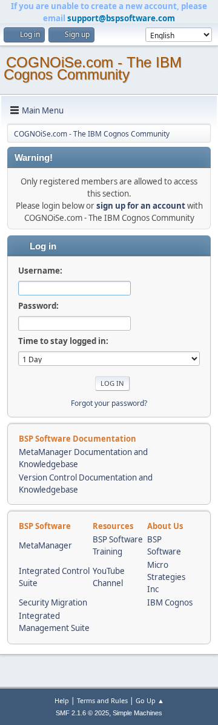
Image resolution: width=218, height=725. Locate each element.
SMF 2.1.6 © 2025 (82, 713)
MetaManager (45, 545)
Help (61, 700)
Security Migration (53, 602)
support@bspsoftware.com (121, 18)
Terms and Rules (102, 700)
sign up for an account (140, 205)
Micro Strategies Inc (166, 577)
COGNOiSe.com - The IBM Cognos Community (93, 68)
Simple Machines (137, 713)
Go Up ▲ (150, 700)
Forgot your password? (109, 403)
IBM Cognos (170, 602)
